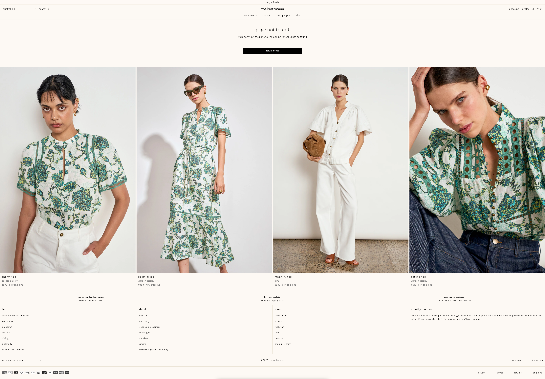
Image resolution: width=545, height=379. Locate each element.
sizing (5, 338)
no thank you (300, 364)
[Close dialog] (324, 293)
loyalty (525, 8)
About (299, 15)
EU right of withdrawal (13, 349)
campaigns (144, 332)
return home (272, 50)
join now (300, 351)
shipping (6, 327)
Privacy (481, 372)
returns (6, 332)
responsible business (150, 327)
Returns (518, 372)
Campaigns (283, 15)
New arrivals (250, 15)
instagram (537, 360)
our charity (144, 321)
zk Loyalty (7, 344)
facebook (516, 360)
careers (142, 344)
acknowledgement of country (153, 349)
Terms (500, 372)
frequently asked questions (16, 315)
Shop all (266, 15)
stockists (143, 338)
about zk (143, 315)
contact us (7, 321)
